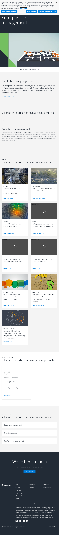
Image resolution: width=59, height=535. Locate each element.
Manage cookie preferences (9, 11)
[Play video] (44, 211)
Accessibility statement (17, 527)
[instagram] (27, 521)
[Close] (56, 2)
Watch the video (37, 233)
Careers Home (47, 487)
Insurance (32, 487)
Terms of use (17, 526)
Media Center (19, 493)
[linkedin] (20, 521)
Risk (30, 490)
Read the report (8, 198)
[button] (15, 184)
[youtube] (24, 521)
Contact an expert (7, 96)
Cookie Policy (23, 8)
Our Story (18, 487)
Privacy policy (22, 526)
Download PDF (7, 305)
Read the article (8, 233)
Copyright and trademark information (7, 526)
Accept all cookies (31, 11)
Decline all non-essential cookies (47, 11)
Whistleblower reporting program (7, 527)
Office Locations (19, 496)
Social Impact (19, 490)
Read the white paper (38, 198)
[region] (29, 7)
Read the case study (38, 305)
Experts (17, 498)
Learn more (5, 146)
